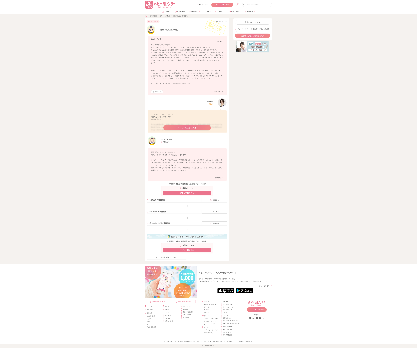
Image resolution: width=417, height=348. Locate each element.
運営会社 (180, 341)
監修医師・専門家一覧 (184, 301)
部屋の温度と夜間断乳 (180, 16)
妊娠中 (149, 319)
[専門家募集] (252, 46)
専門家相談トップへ (168, 257)
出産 (148, 321)
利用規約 (241, 341)
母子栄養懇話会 (227, 335)
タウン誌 (206, 312)
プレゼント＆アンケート (211, 318)
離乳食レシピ (169, 315)
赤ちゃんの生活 (165, 16)
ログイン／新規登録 (222, 5)
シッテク (225, 312)
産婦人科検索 (187, 315)
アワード (206, 307)
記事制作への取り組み (158, 301)
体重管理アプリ (208, 333)
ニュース (167, 11)
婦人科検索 (186, 317)
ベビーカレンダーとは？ (170, 341)
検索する (216, 200)
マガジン (206, 310)
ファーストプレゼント (210, 324)
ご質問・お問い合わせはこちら (252, 36)
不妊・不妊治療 (151, 327)
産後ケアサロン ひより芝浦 (230, 323)
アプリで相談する (187, 193)
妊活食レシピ (169, 321)
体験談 (167, 309)
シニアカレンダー (228, 310)
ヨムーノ (225, 315)
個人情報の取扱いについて (192, 341)
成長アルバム (235, 11)
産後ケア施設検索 (188, 312)
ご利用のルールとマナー (252, 22)
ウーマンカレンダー (229, 307)
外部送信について (206, 341)
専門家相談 (181, 11)
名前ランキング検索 (210, 304)
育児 (148, 324)
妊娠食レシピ (169, 318)
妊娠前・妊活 (151, 316)
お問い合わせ (248, 341)
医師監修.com (227, 318)
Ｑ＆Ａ (208, 11)
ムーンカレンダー (228, 304)
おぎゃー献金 (227, 332)
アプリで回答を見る (187, 127)
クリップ (158, 91)
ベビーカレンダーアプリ (211, 330)
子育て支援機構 (227, 329)
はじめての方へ (204, 5)
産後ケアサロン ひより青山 (230, 321)
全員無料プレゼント (210, 321)
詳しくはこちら (264, 286)
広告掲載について (232, 341)
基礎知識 (194, 11)
